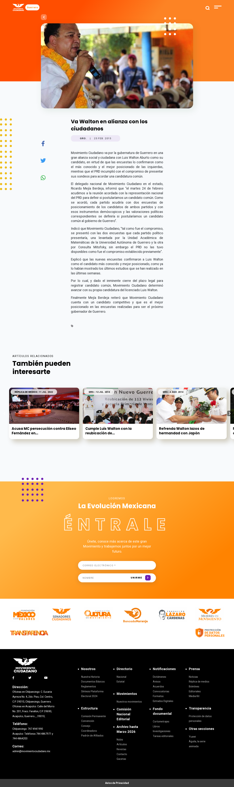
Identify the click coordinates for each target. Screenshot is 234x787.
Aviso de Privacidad (117, 783)
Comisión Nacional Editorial (124, 714)
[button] (229, 413)
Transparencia (200, 708)
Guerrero (32, 7)
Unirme (136, 577)
